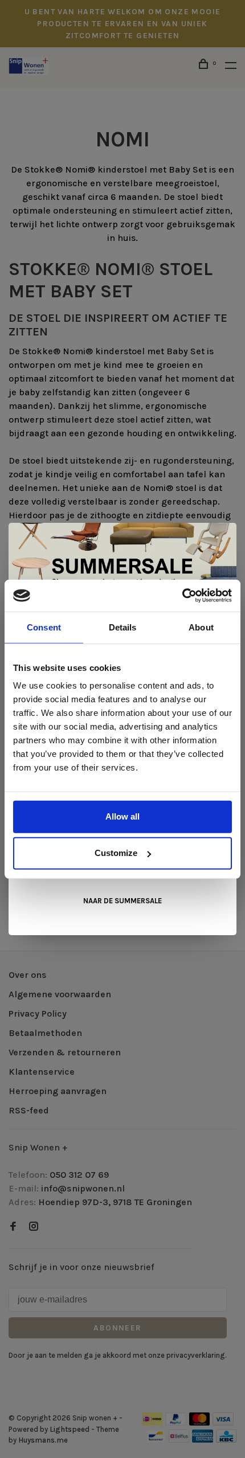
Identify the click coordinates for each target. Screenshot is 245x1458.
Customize (116, 853)
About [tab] (201, 627)
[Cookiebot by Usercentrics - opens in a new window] (182, 595)
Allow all (122, 816)
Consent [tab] (44, 627)
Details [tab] (123, 627)
